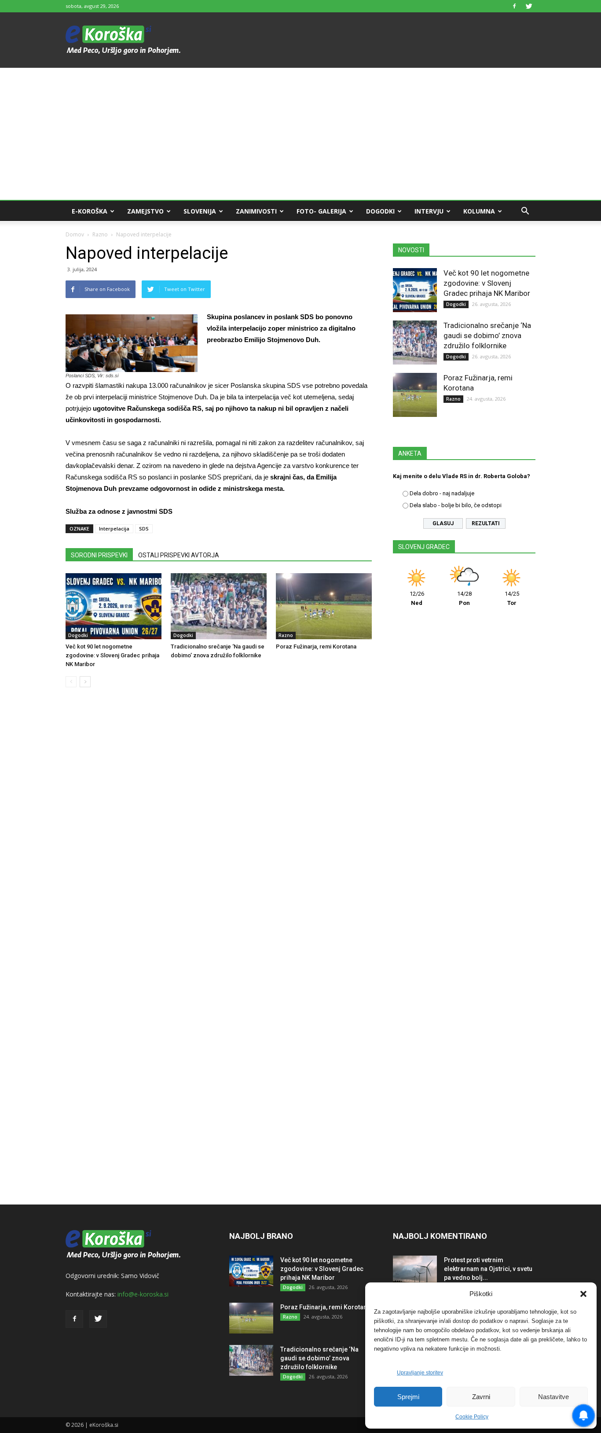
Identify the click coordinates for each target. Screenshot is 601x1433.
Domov (75, 234)
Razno (100, 234)
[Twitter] (528, 6)
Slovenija (199, 211)
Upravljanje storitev (420, 1373)
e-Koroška (89, 211)
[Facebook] (514, 6)
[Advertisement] (300, 133)
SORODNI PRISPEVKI (99, 555)
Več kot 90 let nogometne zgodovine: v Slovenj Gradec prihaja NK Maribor (112, 655)
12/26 (417, 598)
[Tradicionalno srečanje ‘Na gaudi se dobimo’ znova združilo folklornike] (219, 606)
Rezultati (486, 523)
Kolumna (479, 211)
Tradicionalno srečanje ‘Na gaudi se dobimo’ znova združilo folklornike (487, 335)
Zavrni (481, 1396)
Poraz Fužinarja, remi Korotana (316, 646)
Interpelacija (114, 528)
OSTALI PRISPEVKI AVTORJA (178, 555)
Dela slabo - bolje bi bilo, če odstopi (456, 505)
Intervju (428, 211)
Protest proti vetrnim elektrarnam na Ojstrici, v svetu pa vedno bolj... (488, 1268)
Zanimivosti (256, 211)
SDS (144, 528)
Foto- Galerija (321, 211)
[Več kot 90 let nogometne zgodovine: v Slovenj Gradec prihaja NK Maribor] (113, 606)
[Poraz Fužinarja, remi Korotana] (324, 606)
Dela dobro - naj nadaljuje (442, 493)
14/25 (512, 598)
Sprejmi (408, 1396)
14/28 (464, 598)
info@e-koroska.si (143, 1294)
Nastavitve (553, 1396)
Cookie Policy (471, 1417)
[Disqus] (219, 828)
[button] (583, 1293)
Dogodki (380, 211)
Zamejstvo (145, 211)
